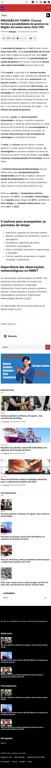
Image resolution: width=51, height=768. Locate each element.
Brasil (3, 413)
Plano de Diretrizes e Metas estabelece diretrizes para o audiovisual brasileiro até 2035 (24, 480)
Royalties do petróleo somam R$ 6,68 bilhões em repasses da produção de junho (24, 448)
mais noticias (7, 390)
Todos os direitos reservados (16, 753)
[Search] (47, 347)
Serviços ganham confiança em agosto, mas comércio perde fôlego (22, 417)
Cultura (4, 476)
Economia (4, 445)
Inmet (43, 169)
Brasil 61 (12, 324)
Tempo (4, 15)
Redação (12, 32)
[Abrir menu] (2, 2)
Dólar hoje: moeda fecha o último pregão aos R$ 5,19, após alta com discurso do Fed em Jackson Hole (24, 583)
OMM (27, 298)
